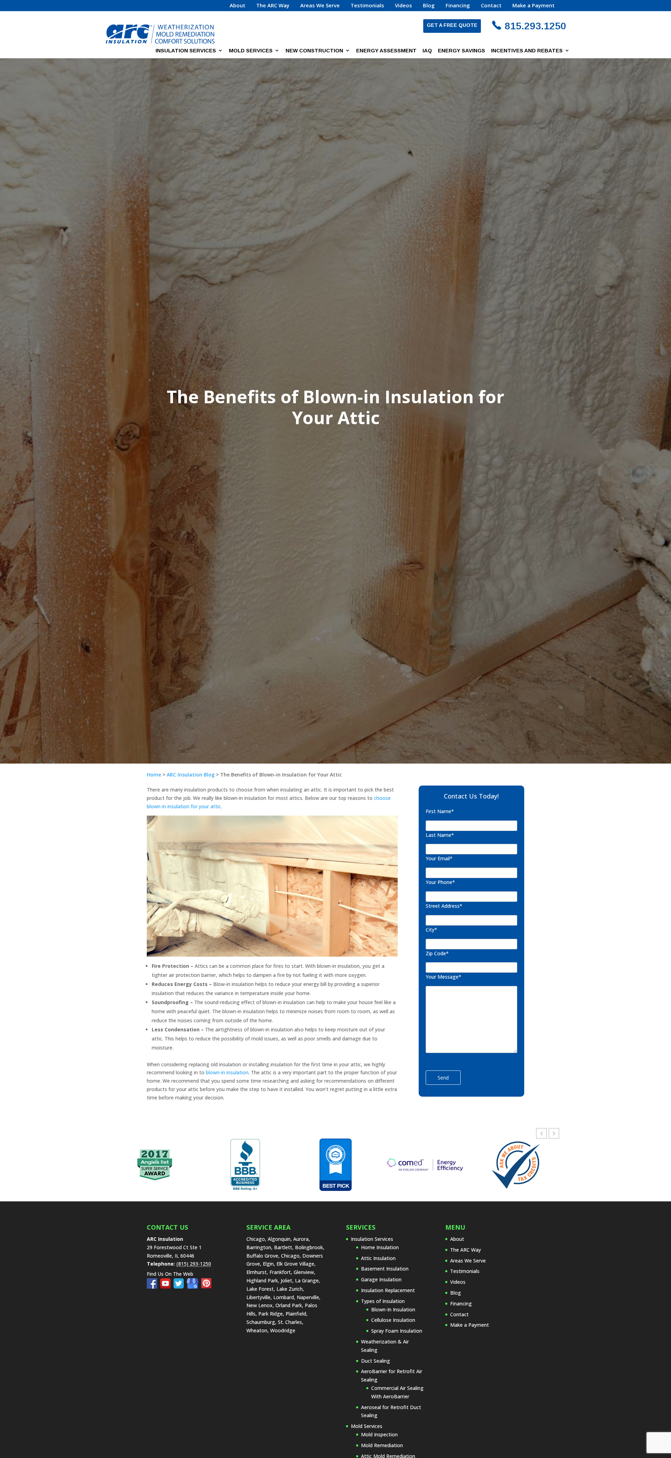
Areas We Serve (320, 6)
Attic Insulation (378, 1258)
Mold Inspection (379, 1434)
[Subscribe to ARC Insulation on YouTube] (166, 1286)
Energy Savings (461, 50)
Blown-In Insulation (393, 1309)
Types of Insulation (383, 1301)
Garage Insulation (381, 1279)
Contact (491, 6)
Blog (429, 6)
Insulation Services (186, 50)
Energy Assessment (386, 50)
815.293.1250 (535, 26)
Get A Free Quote (452, 25)
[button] (554, 1133)
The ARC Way (272, 6)
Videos (403, 6)
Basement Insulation (385, 1268)
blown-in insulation (227, 1072)
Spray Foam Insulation (396, 1330)
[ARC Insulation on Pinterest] (206, 1286)
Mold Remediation (382, 1445)
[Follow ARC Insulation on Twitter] (180, 1286)
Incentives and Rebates (527, 50)
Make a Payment (533, 6)
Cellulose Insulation (393, 1320)
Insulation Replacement (388, 1290)
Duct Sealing (375, 1360)
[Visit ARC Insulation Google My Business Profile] (194, 1286)
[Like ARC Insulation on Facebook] (153, 1286)
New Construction (314, 50)
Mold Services (251, 50)
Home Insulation (380, 1247)
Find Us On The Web (170, 1274)
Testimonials (367, 6)
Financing (458, 6)
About (237, 6)
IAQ (427, 50)
